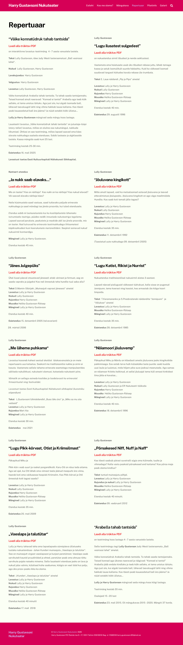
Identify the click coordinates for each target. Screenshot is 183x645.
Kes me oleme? (105, 5)
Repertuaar (138, 5)
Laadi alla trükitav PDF (22, 46)
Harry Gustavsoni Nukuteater (65, 632)
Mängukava (122, 5)
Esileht (90, 5)
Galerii (163, 5)
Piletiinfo (152, 5)
